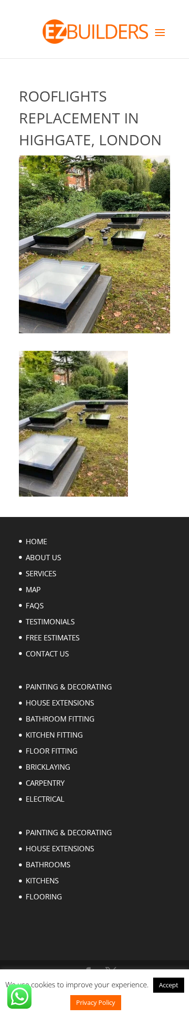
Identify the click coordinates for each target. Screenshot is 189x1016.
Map (33, 589)
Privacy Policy (95, 1002)
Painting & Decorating (69, 686)
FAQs (35, 605)
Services (41, 573)
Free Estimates (52, 637)
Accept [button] (168, 985)
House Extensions (60, 702)
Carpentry (45, 783)
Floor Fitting (52, 751)
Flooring (44, 896)
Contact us (47, 653)
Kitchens (42, 880)
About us (43, 557)
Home (36, 541)
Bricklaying (48, 767)
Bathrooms (48, 864)
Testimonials (50, 621)
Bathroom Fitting (60, 718)
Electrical (45, 799)
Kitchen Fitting (54, 735)
